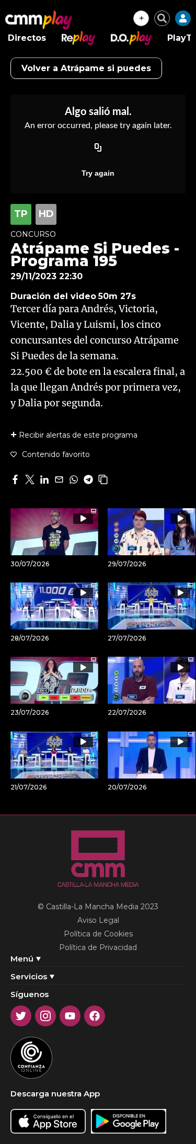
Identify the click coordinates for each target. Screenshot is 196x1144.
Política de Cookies (98, 934)
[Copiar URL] (98, 148)
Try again (98, 173)
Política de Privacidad (98, 947)
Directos (27, 38)
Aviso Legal (98, 920)
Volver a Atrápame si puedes (86, 68)
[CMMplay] (38, 19)
